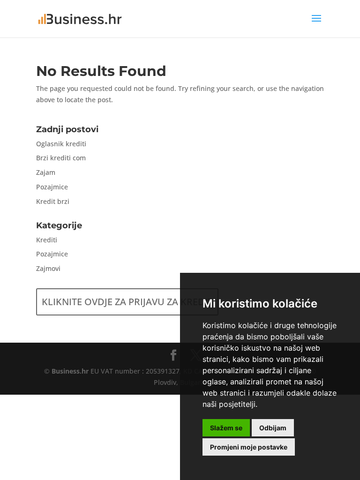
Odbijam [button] (272, 428)
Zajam (45, 172)
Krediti (46, 239)
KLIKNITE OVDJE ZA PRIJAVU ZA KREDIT (127, 301)
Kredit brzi (52, 201)
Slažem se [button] (226, 428)
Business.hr (70, 371)
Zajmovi (48, 268)
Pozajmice (52, 186)
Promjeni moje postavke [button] (248, 447)
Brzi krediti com (61, 157)
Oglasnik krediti (61, 143)
